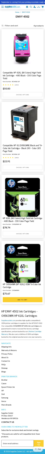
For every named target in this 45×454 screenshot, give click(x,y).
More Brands (6, 405)
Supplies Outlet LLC (17, 451)
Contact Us (5, 361)
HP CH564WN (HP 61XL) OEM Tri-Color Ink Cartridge (22, 286)
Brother (4, 380)
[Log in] (35, 7)
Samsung (4, 398)
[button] (2, 7)
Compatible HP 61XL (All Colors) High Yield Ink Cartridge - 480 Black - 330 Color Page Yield (22, 75)
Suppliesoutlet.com (8, 320)
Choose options (22, 95)
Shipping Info (6, 347)
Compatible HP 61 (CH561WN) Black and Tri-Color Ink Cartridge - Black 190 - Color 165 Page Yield (22, 148)
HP (2, 391)
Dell (3, 394)
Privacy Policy (6, 354)
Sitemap (4, 368)
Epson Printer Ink (8, 387)
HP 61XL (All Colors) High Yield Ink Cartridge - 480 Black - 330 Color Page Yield (22, 220)
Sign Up (38, 443)
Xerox (3, 401)
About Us (4, 357)
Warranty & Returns (9, 350)
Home (17, 12)
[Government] (27, 7)
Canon (3, 383)
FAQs (3, 364)
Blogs (3, 372)
